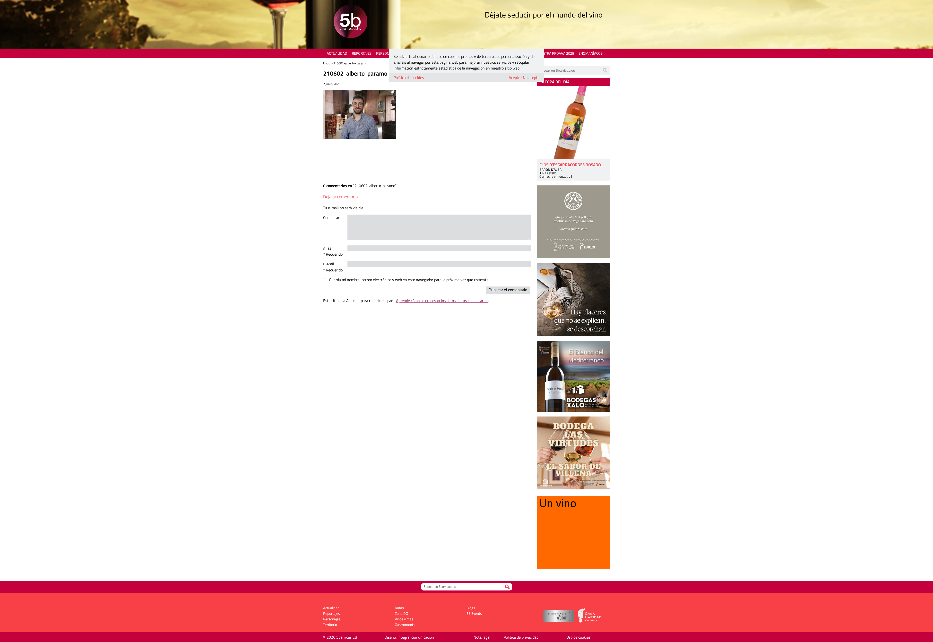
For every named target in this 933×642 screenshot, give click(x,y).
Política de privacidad (521, 637)
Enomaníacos (591, 53)
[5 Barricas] (350, 22)
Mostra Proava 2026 (555, 53)
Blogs (470, 608)
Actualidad (337, 53)
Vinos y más (404, 619)
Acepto (514, 77)
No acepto (531, 77)
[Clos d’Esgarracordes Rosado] (573, 122)
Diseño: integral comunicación (409, 637)
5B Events (474, 613)
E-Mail (328, 264)
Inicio (326, 63)
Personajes (386, 53)
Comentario (332, 217)
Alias (327, 248)
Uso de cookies (578, 637)
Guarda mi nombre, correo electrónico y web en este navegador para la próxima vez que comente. (409, 280)
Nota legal (482, 637)
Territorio (330, 624)
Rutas (399, 608)
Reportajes (361, 53)
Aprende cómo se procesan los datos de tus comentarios (442, 301)
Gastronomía (405, 624)
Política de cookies (409, 77)
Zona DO (401, 613)
